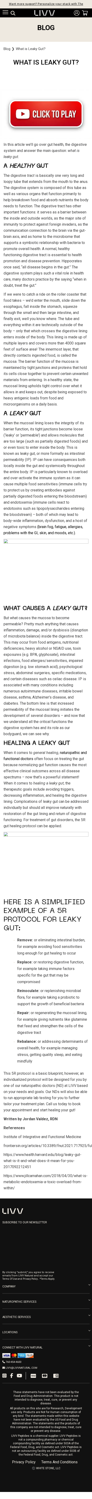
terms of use (9, 1279)
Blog (7, 49)
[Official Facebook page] (11, 1375)
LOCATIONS (9, 1332)
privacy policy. (30, 1279)
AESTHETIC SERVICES (16, 1317)
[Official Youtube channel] (19, 1375)
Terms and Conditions (59, 1462)
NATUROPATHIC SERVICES (19, 1301)
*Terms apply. (47, 1279)
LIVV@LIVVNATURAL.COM (21, 1367)
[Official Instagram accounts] (4, 1375)
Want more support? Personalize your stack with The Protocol (46, 4)
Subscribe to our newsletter (24, 1222)
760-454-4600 (13, 1362)
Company (9, 1286)
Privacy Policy (24, 1462)
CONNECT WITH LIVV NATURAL (22, 1347)
